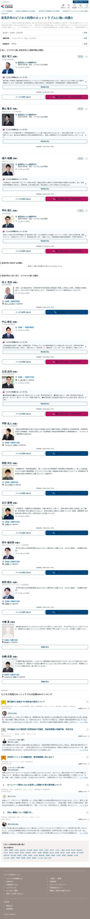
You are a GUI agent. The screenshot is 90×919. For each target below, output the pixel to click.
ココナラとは (11, 888)
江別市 (46, 850)
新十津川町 (80, 853)
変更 (85, 33)
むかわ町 (6, 858)
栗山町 (62, 853)
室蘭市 (11, 850)
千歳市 (62, 850)
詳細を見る (45, 647)
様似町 (34, 858)
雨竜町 (19, 855)
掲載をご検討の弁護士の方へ (60, 891)
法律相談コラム (12, 885)
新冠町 (23, 858)
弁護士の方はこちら (80, 2)
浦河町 (29, 858)
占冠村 (36, 855)
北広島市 (28, 853)
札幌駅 (7, 564)
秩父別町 (13, 855)
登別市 (11, 853)
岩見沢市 (21, 62)
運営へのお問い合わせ (14, 894)
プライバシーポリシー (58, 885)
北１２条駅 (9, 485)
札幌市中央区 (29, 377)
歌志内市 (79, 850)
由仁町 (52, 853)
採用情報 (9, 909)
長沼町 (57, 853)
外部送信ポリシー (56, 888)
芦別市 (41, 850)
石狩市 (34, 853)
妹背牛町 (6, 855)
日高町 (13, 858)
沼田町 (30, 855)
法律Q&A (9, 881)
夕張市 (17, 850)
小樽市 (6, 850)
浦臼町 (73, 853)
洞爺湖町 (70, 855)
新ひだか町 (47, 858)
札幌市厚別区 (15, 301)
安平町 (76, 855)
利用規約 (53, 881)
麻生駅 (6, 642)
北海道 (7, 301)
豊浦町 (48, 855)
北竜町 (25, 855)
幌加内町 (42, 855)
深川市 (6, 853)
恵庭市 (17, 853)
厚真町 (64, 855)
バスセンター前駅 (11, 445)
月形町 (68, 853)
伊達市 (22, 853)
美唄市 (36, 850)
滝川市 (68, 850)
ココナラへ (6, 2)
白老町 (58, 855)
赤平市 (52, 850)
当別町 (40, 853)
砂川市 (73, 850)
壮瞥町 (53, 855)
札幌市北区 (14, 482)
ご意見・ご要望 (55, 878)
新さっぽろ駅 (9, 304)
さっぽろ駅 (22, 380)
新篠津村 (46, 853)
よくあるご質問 (12, 891)
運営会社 (9, 906)
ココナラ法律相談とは (14, 878)
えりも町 (40, 858)
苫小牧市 (29, 850)
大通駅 (7, 524)
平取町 (18, 858)
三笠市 (57, 850)
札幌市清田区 (29, 327)
